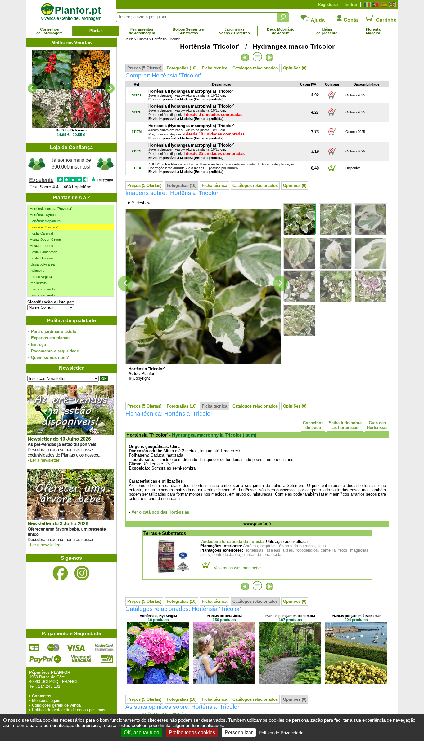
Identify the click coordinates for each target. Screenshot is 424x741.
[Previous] (32, 88)
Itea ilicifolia (38, 283)
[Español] (383, 4)
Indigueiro (37, 270)
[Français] (366, 4)
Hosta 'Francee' (42, 246)
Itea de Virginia (41, 277)
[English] (391, 4)
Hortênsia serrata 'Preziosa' (51, 208)
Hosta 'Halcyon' (41, 258)
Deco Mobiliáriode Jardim (280, 31)
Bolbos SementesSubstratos (188, 31)
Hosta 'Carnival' (41, 233)
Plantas (96, 31)
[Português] (375, 4)
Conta (350, 20)
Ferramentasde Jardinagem (142, 31)
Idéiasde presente (326, 31)
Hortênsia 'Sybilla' (43, 215)
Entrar (351, 4)
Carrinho (386, 20)
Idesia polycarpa (42, 264)
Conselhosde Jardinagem (49, 31)
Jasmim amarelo (42, 289)
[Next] (110, 88)
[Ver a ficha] (71, 89)
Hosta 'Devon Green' (45, 239)
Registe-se (328, 4)
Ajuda (317, 20)
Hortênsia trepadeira (45, 221)
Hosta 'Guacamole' (44, 252)
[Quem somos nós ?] (71, 172)
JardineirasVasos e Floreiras (234, 31)
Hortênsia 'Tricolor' (44, 227)
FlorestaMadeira (373, 31)
